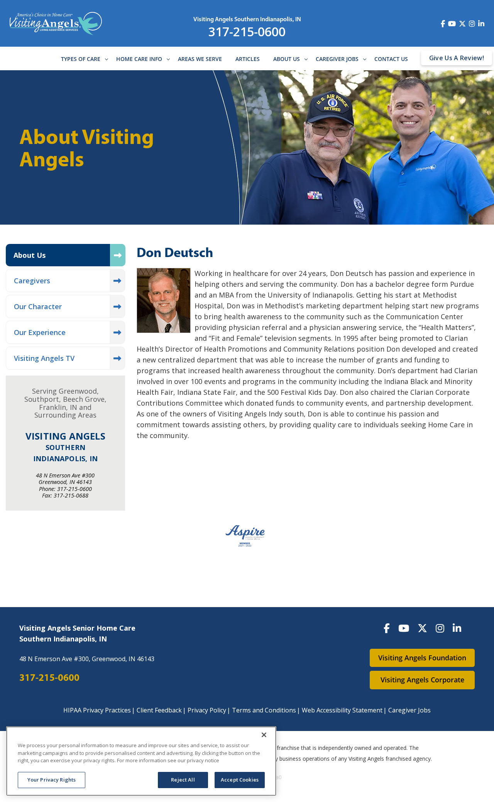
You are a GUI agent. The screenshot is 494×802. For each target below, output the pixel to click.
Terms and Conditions (264, 710)
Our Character (38, 306)
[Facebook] (387, 628)
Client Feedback (159, 710)
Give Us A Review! (456, 58)
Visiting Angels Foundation (422, 657)
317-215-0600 (247, 31)
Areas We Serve (200, 59)
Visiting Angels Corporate (422, 679)
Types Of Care (80, 59)
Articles (247, 59)
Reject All (183, 779)
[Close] (263, 734)
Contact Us (391, 59)
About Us (286, 59)
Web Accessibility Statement (342, 710)
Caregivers (32, 280)
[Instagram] (440, 628)
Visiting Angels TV (44, 358)
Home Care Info (139, 59)
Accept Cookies (240, 779)
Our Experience (40, 332)
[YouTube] (403, 628)
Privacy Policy (207, 710)
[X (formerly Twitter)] (422, 628)
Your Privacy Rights (51, 779)
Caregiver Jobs (337, 59)
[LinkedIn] (457, 628)
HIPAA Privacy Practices (97, 710)
